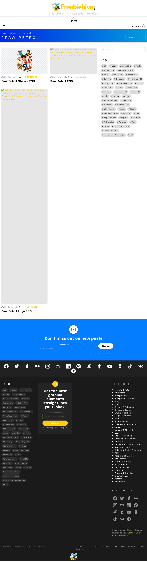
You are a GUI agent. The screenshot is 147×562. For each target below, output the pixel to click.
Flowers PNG (121, 92)
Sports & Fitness (123, 461)
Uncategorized (121, 476)
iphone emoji (109, 109)
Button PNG (132, 75)
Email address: (65, 345)
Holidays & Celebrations (126, 424)
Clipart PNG (109, 83)
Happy (127, 96)
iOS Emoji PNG (123, 105)
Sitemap (107, 547)
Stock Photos (121, 464)
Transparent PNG (111, 131)
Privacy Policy (94, 547)
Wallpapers (120, 481)
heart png (127, 100)
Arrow (106, 75)
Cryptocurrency (125, 83)
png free (136, 118)
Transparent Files (121, 126)
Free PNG (136, 92)
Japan (122, 109)
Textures (119, 470)
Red (133, 122)
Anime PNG (126, 66)
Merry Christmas (111, 113)
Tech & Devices (122, 467)
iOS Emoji (108, 105)
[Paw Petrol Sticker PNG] (24, 61)
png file (124, 118)
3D (105, 66)
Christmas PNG (135, 79)
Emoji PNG (108, 88)
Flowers (107, 92)
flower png (132, 88)
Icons (117, 427)
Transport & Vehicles (125, 473)
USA (131, 135)
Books (118, 404)
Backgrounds (121, 395)
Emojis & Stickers (123, 413)
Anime (113, 66)
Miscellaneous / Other (125, 438)
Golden (116, 96)
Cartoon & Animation (125, 407)
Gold (106, 96)
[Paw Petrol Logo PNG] (24, 196)
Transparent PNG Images (114, 135)
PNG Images (31, 77)
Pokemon (123, 122)
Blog (117, 401)
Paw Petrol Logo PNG (16, 311)
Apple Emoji (109, 70)
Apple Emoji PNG (126, 70)
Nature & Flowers (123, 447)
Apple (138, 66)
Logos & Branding (123, 436)
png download (110, 118)
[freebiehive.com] (73, 557)
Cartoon (107, 79)
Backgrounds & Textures (126, 398)
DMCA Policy (119, 547)
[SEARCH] (144, 26)
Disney (140, 83)
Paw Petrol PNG (61, 81)
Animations (120, 393)
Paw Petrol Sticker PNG (18, 81)
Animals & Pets (122, 390)
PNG (137, 113)
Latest (73, 21)
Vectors (118, 479)
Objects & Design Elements (128, 450)
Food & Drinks (121, 421)
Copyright (80, 549)
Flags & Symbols (123, 416)
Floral (119, 88)
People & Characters (124, 456)
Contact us (133, 533)
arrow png (118, 75)
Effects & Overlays (124, 410)
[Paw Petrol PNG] (73, 61)
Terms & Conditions (136, 547)
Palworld (126, 113)
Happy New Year (111, 100)
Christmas (120, 79)
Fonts (117, 418)
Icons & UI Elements (124, 430)
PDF (117, 453)
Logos (118, 433)
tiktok (106, 126)
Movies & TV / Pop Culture (127, 444)
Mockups (119, 441)
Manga (133, 109)
